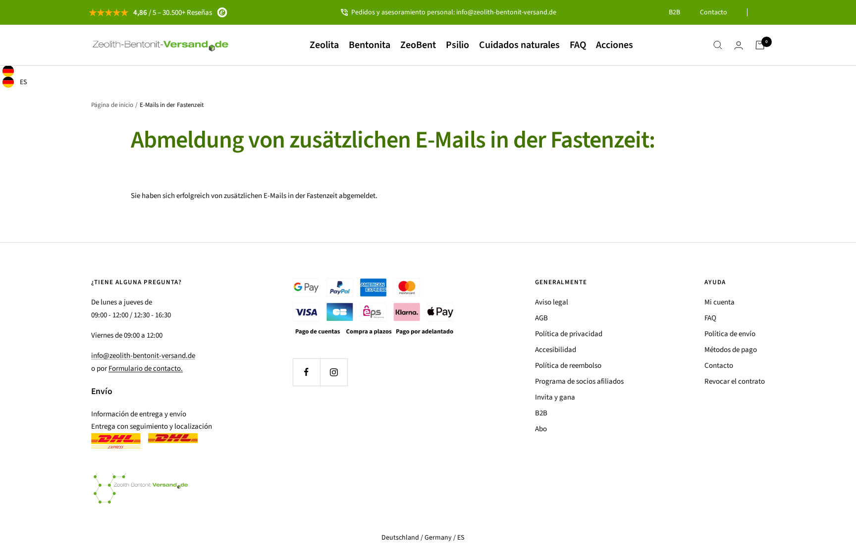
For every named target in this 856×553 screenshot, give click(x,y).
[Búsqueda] (717, 45)
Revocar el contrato (734, 381)
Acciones (614, 45)
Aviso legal (551, 302)
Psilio (457, 45)
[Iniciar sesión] (738, 45)
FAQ (578, 45)
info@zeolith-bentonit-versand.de (143, 356)
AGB (541, 318)
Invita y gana (555, 397)
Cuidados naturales (519, 45)
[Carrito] (760, 45)
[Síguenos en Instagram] (333, 372)
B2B (674, 12)
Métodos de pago (730, 350)
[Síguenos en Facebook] (306, 372)
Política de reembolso (568, 365)
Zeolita (324, 45)
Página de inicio (112, 105)
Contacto (713, 12)
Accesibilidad (555, 350)
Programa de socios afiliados (579, 381)
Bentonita (369, 45)
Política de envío (729, 334)
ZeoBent (418, 45)
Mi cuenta (719, 302)
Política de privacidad (568, 334)
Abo (541, 429)
